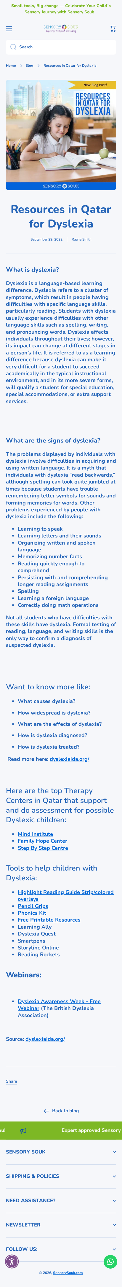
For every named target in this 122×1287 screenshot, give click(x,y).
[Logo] (61, 28)
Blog (29, 65)
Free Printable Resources (49, 919)
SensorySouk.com (68, 1272)
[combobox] (61, 47)
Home (11, 65)
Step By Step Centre (43, 848)
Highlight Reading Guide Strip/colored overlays (66, 896)
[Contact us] (110, 1262)
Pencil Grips (33, 906)
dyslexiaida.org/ (69, 759)
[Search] (11, 47)
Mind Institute (35, 834)
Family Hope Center (42, 840)
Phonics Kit (32, 913)
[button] (113, 29)
